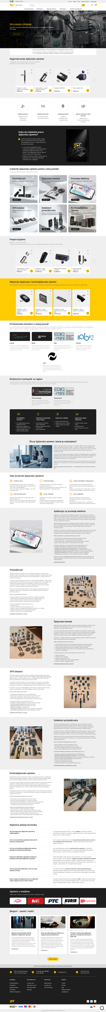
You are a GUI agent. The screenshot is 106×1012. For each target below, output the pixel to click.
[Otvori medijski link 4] (70, 901)
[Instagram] (91, 1001)
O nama (70, 1)
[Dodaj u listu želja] (32, 70)
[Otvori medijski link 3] (53, 901)
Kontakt (74, 1)
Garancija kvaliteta (31, 987)
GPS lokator (63, 9)
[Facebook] (88, 1001)
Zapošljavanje (93, 1)
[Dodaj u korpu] (31, 90)
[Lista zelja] (92, 5)
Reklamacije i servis (31, 985)
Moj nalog (29, 989)
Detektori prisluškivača (76, 9)
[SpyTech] (16, 5)
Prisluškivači (39, 9)
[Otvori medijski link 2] (35, 901)
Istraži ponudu (16, 34)
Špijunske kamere (51, 9)
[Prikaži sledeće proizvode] (94, 80)
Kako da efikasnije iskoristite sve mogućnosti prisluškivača (52, 934)
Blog (79, 1)
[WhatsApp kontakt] (10, 1)
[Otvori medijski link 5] (88, 901)
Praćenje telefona (28, 9)
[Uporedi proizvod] (32, 73)
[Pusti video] (77, 145)
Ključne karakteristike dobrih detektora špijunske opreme (21, 934)
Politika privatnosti (85, 1)
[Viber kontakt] (12, 1)
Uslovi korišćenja (48, 987)
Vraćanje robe (30, 983)
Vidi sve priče (53, 959)
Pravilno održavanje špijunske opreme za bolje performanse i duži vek (81, 934)
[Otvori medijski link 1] (18, 901)
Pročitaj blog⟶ (15, 948)
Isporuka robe (47, 985)
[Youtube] (95, 1001)
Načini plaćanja (47, 983)
